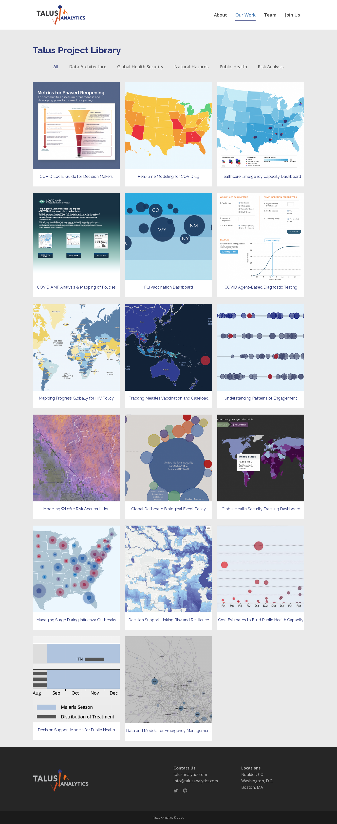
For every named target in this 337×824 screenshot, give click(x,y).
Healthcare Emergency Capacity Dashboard (261, 176)
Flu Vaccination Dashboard (168, 287)
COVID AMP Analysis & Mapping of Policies (76, 287)
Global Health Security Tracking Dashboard (261, 509)
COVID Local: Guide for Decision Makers (76, 176)
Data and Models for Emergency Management (168, 730)
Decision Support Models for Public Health (76, 730)
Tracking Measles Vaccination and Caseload (168, 398)
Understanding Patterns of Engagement (261, 398)
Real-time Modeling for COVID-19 (168, 176)
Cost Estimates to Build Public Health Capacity (260, 620)
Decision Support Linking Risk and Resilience (168, 620)
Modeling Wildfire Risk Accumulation (76, 509)
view (76, 125)
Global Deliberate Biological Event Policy (168, 509)
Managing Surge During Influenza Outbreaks (76, 620)
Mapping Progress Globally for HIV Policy (76, 398)
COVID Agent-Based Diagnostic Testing (261, 287)
